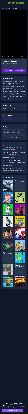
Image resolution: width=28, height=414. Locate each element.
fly (18, 130)
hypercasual (6, 132)
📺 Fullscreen (19, 70)
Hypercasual (7, 8)
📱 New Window (8, 70)
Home (2, 8)
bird (8, 137)
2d (4, 130)
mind (12, 137)
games (5, 134)
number (9, 130)
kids (15, 134)
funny (22, 130)
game (18, 132)
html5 (14, 130)
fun (4, 137)
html (19, 134)
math (23, 134)
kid (16, 137)
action (10, 134)
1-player (13, 132)
